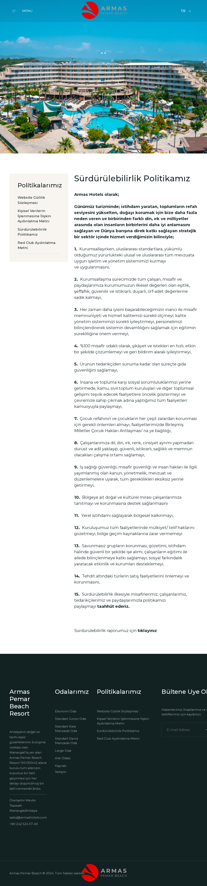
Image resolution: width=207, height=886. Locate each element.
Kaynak (60, 766)
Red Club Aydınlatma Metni (118, 738)
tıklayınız (147, 630)
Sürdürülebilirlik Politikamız (118, 731)
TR (183, 11)
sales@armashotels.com (28, 817)
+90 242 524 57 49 (24, 824)
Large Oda (63, 751)
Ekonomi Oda (65, 711)
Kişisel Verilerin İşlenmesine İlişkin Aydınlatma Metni (123, 721)
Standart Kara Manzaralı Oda (66, 728)
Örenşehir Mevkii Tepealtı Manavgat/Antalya (23, 805)
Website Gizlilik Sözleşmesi (117, 711)
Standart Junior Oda (70, 719)
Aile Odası (62, 758)
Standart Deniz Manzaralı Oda (66, 741)
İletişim (60, 772)
